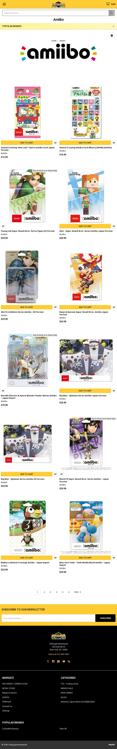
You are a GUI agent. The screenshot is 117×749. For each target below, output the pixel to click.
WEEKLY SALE (67, 688)
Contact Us (7, 706)
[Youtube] (64, 661)
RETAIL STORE (8, 688)
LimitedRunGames (10, 729)
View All (63, 729)
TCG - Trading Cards (69, 684)
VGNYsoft (6, 702)
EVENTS (5, 697)
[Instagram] (53, 661)
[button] (112, 36)
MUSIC (64, 697)
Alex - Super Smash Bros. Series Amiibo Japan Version (86, 231)
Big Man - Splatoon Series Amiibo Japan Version (82, 395)
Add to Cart (26, 143)
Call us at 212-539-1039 (58, 654)
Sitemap (6, 711)
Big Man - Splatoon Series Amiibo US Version (22, 479)
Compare (55, 143)
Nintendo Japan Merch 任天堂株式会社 (78, 702)
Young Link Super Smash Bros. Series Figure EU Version (28, 231)
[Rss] (69, 661)
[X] (48, 661)
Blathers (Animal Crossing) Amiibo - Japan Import (25, 562)
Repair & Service (9, 693)
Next (76, 592)
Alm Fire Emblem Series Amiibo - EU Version (22, 312)
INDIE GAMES (67, 693)
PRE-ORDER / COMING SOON (14, 684)
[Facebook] (58, 661)
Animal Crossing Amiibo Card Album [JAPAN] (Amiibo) (85, 147)
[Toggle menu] (4, 4)
